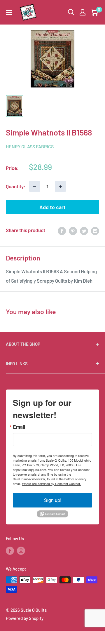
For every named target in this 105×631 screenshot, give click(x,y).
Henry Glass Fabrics (30, 146)
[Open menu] (9, 12)
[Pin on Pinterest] (73, 230)
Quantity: (15, 186)
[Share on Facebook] (62, 230)
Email (19, 427)
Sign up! (52, 500)
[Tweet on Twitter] (84, 230)
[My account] (82, 12)
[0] (94, 12)
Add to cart (52, 207)
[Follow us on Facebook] (10, 550)
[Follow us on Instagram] (21, 550)
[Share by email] (95, 230)
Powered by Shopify (24, 618)
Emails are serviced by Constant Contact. (51, 483)
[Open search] (71, 12)
